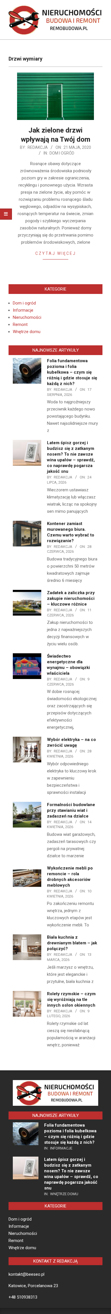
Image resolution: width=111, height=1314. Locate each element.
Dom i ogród (62, 153)
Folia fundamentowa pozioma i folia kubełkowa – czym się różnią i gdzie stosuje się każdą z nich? (72, 372)
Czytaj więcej (55, 253)
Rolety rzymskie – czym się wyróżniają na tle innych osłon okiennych (71, 999)
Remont (20, 324)
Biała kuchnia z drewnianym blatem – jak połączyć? (72, 943)
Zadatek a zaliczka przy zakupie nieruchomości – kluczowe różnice (71, 598)
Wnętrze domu (26, 331)
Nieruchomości (27, 317)
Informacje (23, 310)
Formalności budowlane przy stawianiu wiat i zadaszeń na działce (71, 810)
